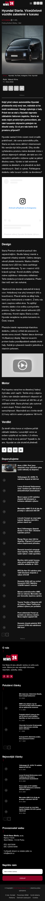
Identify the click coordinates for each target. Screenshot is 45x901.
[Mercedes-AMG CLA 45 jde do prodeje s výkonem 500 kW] (9, 510)
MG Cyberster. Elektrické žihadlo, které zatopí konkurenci (30, 695)
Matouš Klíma (13, 79)
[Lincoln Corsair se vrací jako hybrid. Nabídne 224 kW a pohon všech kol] (9, 521)
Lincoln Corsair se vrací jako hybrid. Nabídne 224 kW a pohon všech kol (29, 520)
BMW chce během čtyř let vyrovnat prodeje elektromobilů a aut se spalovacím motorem (30, 705)
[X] (41, 3)
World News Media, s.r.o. (22, 888)
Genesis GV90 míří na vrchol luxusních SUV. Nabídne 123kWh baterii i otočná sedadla (29, 584)
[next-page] (7, 634)
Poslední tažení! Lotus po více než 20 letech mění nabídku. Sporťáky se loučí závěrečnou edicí (29, 717)
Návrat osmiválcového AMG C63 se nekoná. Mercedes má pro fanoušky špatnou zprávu (30, 593)
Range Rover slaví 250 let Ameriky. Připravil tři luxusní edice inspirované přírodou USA (29, 542)
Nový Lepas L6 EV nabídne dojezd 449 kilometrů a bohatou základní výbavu (29, 499)
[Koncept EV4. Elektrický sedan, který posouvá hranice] (10, 739)
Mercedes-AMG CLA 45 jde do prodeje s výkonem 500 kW (30, 509)
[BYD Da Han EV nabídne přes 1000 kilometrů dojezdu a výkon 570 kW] (9, 573)
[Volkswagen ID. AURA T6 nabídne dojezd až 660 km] (9, 479)
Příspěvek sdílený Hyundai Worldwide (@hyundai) (23, 234)
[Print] (21, 88)
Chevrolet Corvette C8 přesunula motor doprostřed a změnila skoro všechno (30, 727)
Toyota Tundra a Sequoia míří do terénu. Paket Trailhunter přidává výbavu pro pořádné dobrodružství (30, 605)
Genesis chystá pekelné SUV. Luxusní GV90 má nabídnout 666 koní (29, 625)
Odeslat (23, 878)
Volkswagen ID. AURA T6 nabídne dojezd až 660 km (28, 478)
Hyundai (6, 20)
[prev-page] (3, 634)
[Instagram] (38, 3)
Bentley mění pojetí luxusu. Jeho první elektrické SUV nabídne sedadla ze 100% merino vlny (29, 563)
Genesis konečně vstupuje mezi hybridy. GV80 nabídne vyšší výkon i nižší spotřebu (29, 551)
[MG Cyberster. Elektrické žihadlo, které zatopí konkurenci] (10, 696)
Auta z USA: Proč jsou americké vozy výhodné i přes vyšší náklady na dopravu (30, 467)
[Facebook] (34, 3)
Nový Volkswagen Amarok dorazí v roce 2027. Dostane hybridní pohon (29, 530)
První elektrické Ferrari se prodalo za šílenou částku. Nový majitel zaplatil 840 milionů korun (28, 615)
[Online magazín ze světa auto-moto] (8, 3)
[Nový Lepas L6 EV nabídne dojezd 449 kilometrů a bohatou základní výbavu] (9, 500)
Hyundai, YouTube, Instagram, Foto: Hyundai (22, 75)
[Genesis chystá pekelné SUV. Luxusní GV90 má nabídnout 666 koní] (9, 626)
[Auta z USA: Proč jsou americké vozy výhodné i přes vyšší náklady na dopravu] (9, 468)
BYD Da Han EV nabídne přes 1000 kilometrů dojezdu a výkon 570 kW (29, 572)
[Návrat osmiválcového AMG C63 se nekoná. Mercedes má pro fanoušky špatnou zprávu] (9, 594)
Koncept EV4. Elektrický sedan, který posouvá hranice (30, 738)
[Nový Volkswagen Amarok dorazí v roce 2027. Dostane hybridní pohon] (9, 531)
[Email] (16, 88)
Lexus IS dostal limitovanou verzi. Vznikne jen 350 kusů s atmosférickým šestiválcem (29, 488)
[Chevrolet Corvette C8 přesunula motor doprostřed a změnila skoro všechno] (10, 728)
